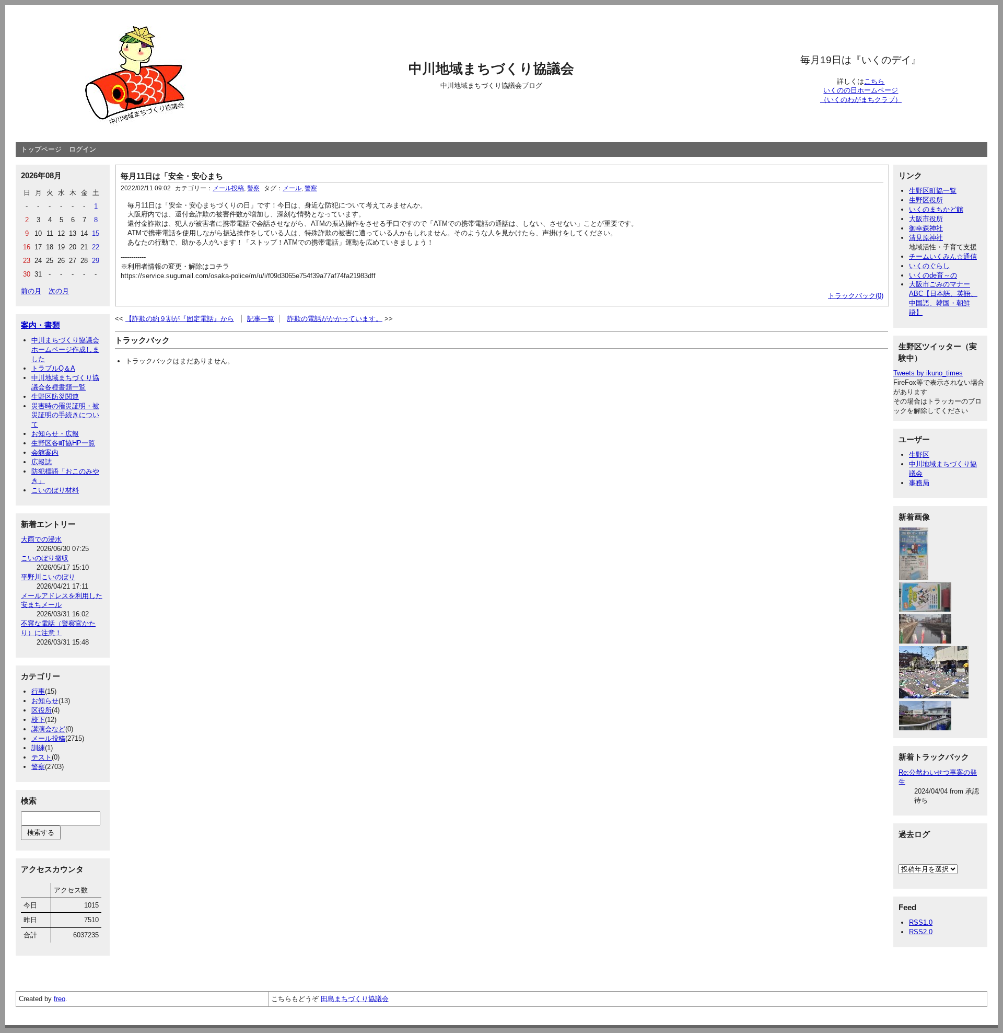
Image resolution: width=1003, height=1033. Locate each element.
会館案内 (45, 452)
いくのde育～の (933, 275)
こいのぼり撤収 (44, 558)
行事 (38, 691)
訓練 (38, 748)
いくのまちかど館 (936, 209)
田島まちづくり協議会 (355, 999)
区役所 (41, 710)
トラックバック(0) (855, 296)
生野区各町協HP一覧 (63, 443)
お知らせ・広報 (55, 434)
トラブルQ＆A (53, 368)
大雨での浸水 (41, 539)
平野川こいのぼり (48, 577)
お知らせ (45, 701)
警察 (38, 767)
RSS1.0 (920, 922)
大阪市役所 (926, 219)
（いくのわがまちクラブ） (861, 100)
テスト (41, 757)
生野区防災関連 (55, 396)
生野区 (919, 454)
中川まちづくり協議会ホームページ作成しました (65, 349)
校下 (38, 720)
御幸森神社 (926, 228)
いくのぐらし (929, 266)
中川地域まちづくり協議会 (491, 68)
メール (292, 188)
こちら (874, 81)
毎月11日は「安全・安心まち (172, 175)
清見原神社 (926, 238)
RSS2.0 (920, 932)
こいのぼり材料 (55, 490)
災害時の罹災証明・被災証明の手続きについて (65, 415)
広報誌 (41, 462)
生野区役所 (926, 200)
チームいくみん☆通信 (943, 256)
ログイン (82, 149)
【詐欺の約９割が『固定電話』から (179, 319)
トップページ (41, 149)
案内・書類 (40, 324)
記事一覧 (260, 319)
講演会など (48, 729)
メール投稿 (48, 738)
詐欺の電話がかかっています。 (334, 319)
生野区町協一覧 (933, 190)
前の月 (31, 291)
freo (59, 999)
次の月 (59, 291)
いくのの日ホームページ (860, 90)
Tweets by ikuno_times (928, 373)
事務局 (919, 483)
